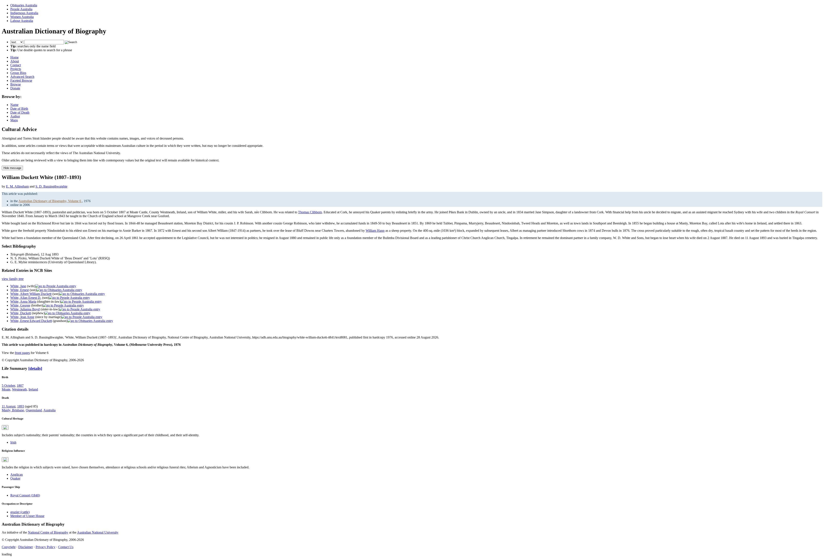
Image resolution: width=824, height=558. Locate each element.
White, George (20, 305)
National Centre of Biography (48, 532)
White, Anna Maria (23, 301)
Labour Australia (21, 21)
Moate (6, 389)
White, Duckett (20, 313)
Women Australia (22, 17)
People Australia (21, 9)
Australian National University (97, 532)
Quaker (15, 478)
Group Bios (18, 73)
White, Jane (18, 286)
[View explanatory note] (5, 427)
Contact (15, 65)
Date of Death (19, 112)
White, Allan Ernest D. (25, 297)
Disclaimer (25, 547)
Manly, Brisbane (13, 410)
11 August (8, 406)
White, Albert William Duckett (31, 294)
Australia (49, 410)
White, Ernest (19, 290)
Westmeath (19, 389)
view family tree (13, 279)
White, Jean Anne (22, 317)
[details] (35, 368)
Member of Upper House (27, 516)
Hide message (12, 168)
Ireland (33, 389)
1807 (20, 385)
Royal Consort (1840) (25, 495)
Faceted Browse (21, 80)
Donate (15, 88)
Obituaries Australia (23, 5)
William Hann (375, 230)
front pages (22, 353)
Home (14, 57)
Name (14, 105)
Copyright (8, 547)
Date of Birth (19, 108)
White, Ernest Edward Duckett (31, 321)
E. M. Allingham (17, 186)
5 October (8, 385)
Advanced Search (22, 76)
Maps (14, 120)
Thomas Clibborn (310, 212)
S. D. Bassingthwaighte (51, 186)
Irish (13, 442)
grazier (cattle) (20, 512)
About (14, 61)
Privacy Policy (45, 547)
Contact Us (65, 547)
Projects (15, 69)
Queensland (34, 410)
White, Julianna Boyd (25, 309)
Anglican (16, 474)
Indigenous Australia (24, 13)
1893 (20, 406)
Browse (15, 84)
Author (15, 116)
